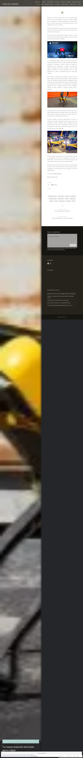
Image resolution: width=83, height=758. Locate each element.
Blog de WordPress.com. (62, 317)
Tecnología (21, 740)
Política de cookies (34, 755)
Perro (73, 201)
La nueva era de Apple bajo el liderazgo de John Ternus (59, 305)
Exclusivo (68, 201)
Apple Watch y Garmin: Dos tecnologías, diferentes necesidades (61, 293)
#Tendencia (62, 201)
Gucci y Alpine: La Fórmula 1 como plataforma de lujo (59, 302)
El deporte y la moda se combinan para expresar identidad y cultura (60, 297)
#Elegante (73, 196)
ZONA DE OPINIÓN (10, 4)
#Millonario (72, 198)
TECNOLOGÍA (50, 1)
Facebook (50, 270)
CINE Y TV (63, 1)
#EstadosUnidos (52, 198)
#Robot (51, 201)
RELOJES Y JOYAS (77, 1)
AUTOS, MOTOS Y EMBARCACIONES (45, 4)
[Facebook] (48, 263)
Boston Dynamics (57, 173)
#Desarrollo (61, 196)
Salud (79, 4)
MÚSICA (69, 1)
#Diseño (5, 740)
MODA (43, 1)
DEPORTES (57, 4)
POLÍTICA (57, 1)
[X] (50, 263)
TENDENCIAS (38, 1)
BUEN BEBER (73, 4)
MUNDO (16, 740)
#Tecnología (11, 740)
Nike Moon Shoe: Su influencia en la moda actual (58, 300)
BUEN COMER (65, 4)
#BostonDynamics (52, 196)
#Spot (56, 201)
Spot (66, 35)
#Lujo (67, 198)
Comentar (73, 245)
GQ (52, 173)
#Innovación (61, 198)
